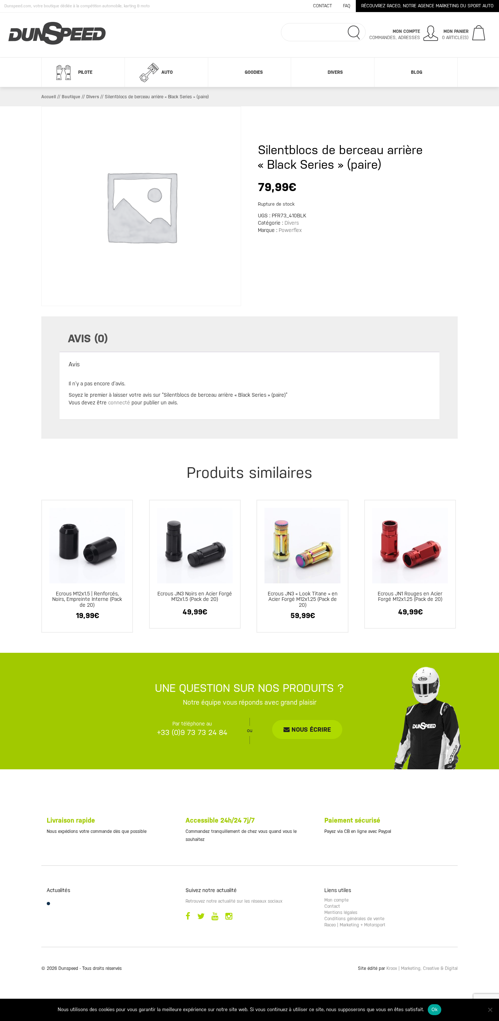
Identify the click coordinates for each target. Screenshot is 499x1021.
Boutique (71, 96)
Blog (416, 72)
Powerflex (290, 230)
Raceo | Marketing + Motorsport (354, 924)
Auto (167, 72)
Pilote (85, 72)
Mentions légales (340, 912)
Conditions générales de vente (354, 918)
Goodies (254, 72)
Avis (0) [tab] (88, 338)
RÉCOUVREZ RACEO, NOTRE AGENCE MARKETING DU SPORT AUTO (427, 5)
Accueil (48, 96)
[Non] (490, 1009)
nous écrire (310, 729)
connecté (119, 402)
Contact (322, 5)
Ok (434, 1009)
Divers (335, 72)
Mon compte (336, 900)
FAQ (346, 5)
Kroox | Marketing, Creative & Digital (422, 968)
